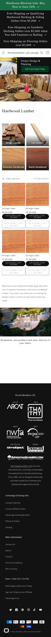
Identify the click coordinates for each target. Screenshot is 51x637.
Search (8, 550)
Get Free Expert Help (35, 69)
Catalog (8, 527)
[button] (3, 53)
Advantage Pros (12, 598)
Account (9, 556)
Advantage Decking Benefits (17, 515)
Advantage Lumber (21, 632)
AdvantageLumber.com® (21, 466)
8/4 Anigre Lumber (32, 208)
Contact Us (10, 544)
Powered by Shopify (34, 632)
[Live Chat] (6, 630)
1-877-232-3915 (32, 52)
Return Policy (11, 569)
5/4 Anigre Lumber (32, 256)
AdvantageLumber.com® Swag (18, 586)
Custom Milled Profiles (15, 509)
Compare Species (13, 503)
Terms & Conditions (14, 562)
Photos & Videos (12, 521)
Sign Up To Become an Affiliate (18, 592)
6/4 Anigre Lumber (9, 256)
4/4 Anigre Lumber (9, 208)
